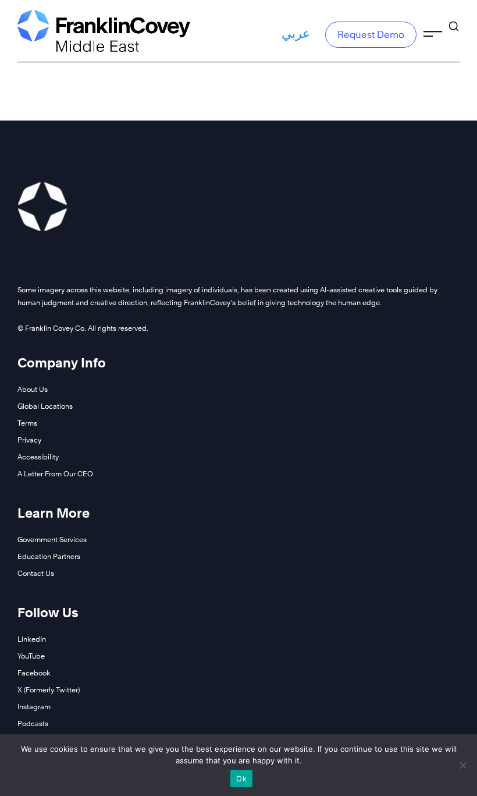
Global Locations (45, 406)
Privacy (29, 440)
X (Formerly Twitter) (48, 689)
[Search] (454, 21)
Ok (241, 778)
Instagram (34, 706)
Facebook (34, 672)
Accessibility (38, 456)
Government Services (52, 539)
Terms (27, 423)
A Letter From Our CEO (55, 473)
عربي (296, 33)
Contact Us (35, 573)
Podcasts (32, 723)
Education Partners (48, 556)
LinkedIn (31, 639)
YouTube (31, 656)
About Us (32, 389)
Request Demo (370, 34)
